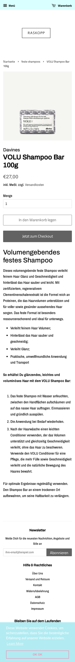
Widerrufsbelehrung (37, 591)
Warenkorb (64, 5)
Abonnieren (59, 553)
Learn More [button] (15, 643)
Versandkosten (34, 184)
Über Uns (37, 573)
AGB (37, 597)
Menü (11, 6)
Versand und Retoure (37, 579)
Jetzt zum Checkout (37, 236)
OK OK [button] (37, 654)
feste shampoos (30, 62)
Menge (7, 195)
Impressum (37, 609)
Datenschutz (37, 603)
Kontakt (37, 585)
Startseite (9, 62)
